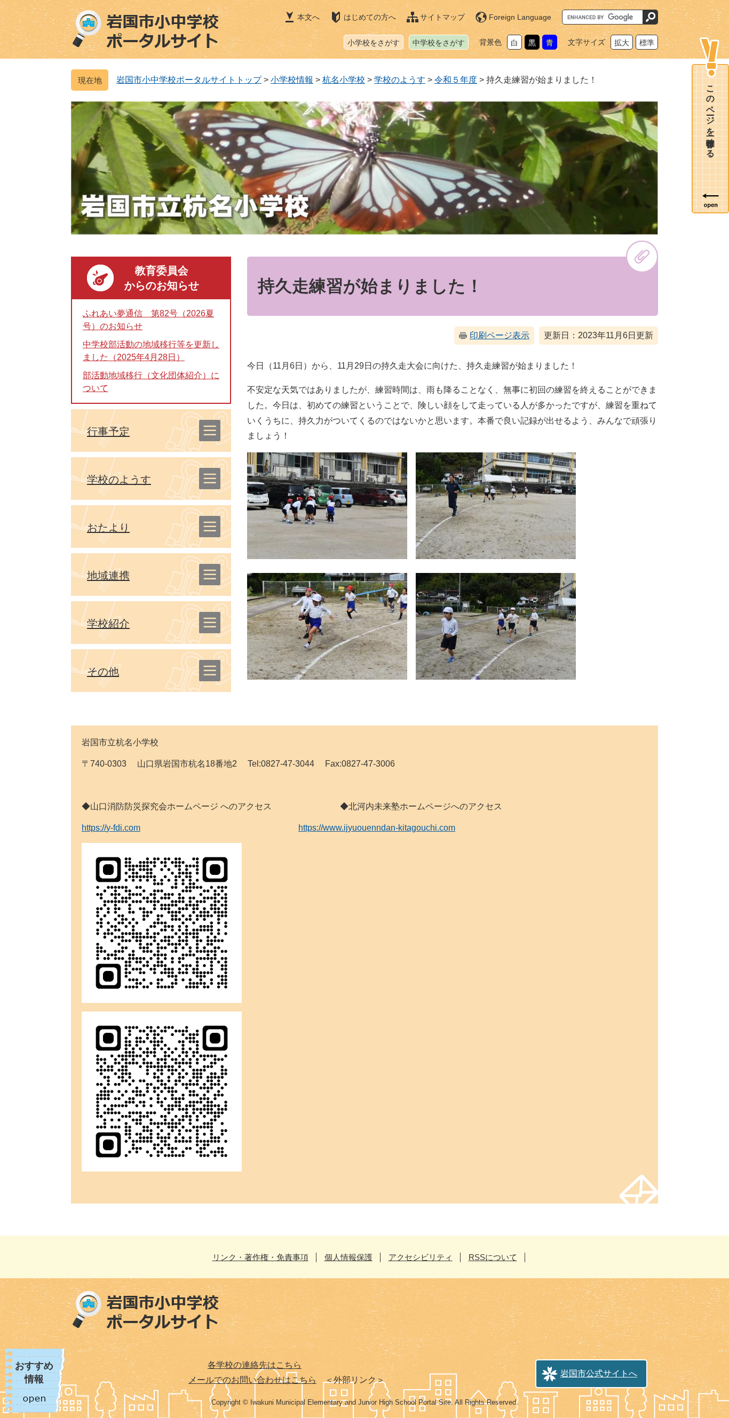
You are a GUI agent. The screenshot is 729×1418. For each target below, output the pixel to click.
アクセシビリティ (421, 1257)
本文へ (308, 17)
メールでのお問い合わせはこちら (252, 1379)
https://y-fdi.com (111, 827)
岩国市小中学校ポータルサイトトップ (189, 79)
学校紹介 (108, 624)
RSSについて (493, 1257)
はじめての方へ (370, 17)
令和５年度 (455, 79)
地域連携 (108, 575)
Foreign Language (520, 17)
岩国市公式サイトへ (598, 1373)
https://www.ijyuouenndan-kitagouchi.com (376, 827)
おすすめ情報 (34, 1372)
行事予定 (108, 431)
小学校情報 (292, 79)
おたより (108, 527)
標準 (646, 42)
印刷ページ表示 (499, 335)
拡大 (621, 42)
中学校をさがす (439, 42)
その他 (103, 672)
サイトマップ (442, 17)
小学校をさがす (373, 42)
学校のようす (399, 79)
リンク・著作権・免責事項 (260, 1257)
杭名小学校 (343, 79)
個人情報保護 (348, 1257)
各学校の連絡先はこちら (255, 1364)
